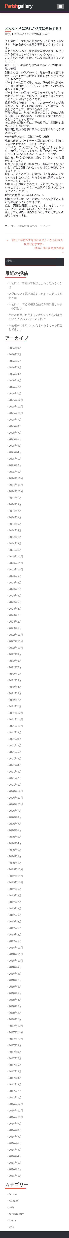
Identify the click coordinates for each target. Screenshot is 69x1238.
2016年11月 (16, 1110)
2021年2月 (15, 778)
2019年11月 (16, 875)
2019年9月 (15, 888)
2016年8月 (15, 1130)
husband (13, 1200)
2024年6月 (15, 517)
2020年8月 (15, 817)
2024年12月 (16, 478)
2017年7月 (15, 1058)
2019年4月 (15, 921)
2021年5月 (15, 758)
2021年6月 (15, 751)
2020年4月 (15, 843)
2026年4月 (15, 373)
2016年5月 (15, 1149)
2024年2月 (15, 543)
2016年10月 (16, 1116)
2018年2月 (15, 1012)
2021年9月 (15, 732)
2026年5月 (15, 367)
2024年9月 (15, 497)
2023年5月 (15, 602)
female (13, 1194)
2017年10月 (16, 1038)
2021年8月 (15, 738)
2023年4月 (15, 608)
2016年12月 (16, 1103)
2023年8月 (15, 582)
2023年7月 (15, 589)
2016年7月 (15, 1136)
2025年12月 (16, 399)
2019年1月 (15, 940)
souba (12, 1220)
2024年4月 (15, 530)
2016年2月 (15, 1169)
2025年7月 (15, 432)
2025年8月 (15, 426)
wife (11, 1226)
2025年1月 (15, 471)
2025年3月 (15, 458)
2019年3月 (15, 927)
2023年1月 (15, 628)
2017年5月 (15, 1071)
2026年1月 (15, 393)
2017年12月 (16, 1025)
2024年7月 (15, 510)
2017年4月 (15, 1077)
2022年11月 (16, 641)
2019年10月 (16, 882)
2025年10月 (16, 413)
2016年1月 (15, 1175)
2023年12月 (16, 556)
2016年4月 (15, 1156)
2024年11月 (16, 484)
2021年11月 (16, 719)
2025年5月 (15, 445)
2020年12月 (16, 791)
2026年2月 (15, 386)
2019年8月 (15, 895)
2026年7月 (15, 354)
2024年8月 (15, 504)
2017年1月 (15, 1097)
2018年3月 (15, 1006)
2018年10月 (16, 960)
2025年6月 (15, 439)
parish (46, 33)
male (11, 1207)
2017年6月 (15, 1064)
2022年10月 (16, 647)
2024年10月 (16, 491)
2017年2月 (15, 1090)
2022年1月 (15, 706)
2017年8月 (15, 1051)
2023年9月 (15, 575)
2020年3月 (15, 849)
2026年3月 (15, 380)
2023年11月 (16, 562)
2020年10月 (16, 804)
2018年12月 (16, 947)
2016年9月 (15, 1123)
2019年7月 (15, 901)
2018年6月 (15, 986)
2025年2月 (15, 465)
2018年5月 (15, 993)
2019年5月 (15, 914)
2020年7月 (15, 823)
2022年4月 (15, 686)
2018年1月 (15, 1019)
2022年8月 (15, 660)
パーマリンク (42, 225)
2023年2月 (15, 621)
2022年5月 (15, 680)
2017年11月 (16, 1032)
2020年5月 (15, 836)
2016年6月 (15, 1143)
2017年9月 (15, 1045)
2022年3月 (15, 693)
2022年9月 (15, 654)
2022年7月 (15, 667)
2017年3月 (15, 1084)
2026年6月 (15, 360)
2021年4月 (15, 765)
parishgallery (27, 225)
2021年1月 (15, 784)
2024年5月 (15, 523)
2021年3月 (15, 771)
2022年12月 (16, 634)
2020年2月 (15, 856)
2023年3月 (15, 615)
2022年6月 (15, 673)
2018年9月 (15, 967)
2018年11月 (16, 954)
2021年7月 (15, 745)
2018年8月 (15, 973)
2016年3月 (15, 1162)
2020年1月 (15, 862)
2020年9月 (15, 810)
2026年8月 (15, 347)
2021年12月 (16, 712)
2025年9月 (15, 419)
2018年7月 (15, 980)
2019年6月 (15, 908)
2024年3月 (15, 536)
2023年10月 (16, 569)
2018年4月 (15, 999)
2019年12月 (16, 869)
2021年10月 (16, 725)
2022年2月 (15, 699)
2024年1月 (15, 549)
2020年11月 (16, 797)
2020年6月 (15, 830)
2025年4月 (15, 452)
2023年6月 (15, 595)
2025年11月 (16, 406)
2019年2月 (15, 934)
